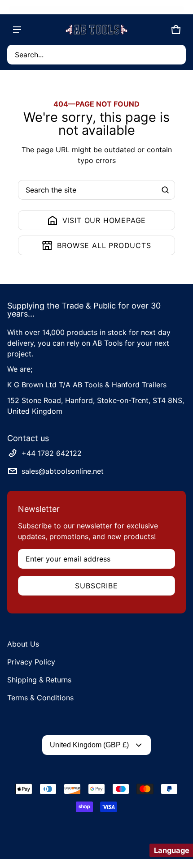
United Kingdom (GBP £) (89, 745)
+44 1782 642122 (52, 453)
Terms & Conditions (40, 697)
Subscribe (96, 585)
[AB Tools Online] (96, 29)
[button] (96, 54)
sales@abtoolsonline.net (63, 471)
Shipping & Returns (39, 679)
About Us (23, 643)
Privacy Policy (31, 661)
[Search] (165, 190)
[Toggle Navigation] (17, 29)
